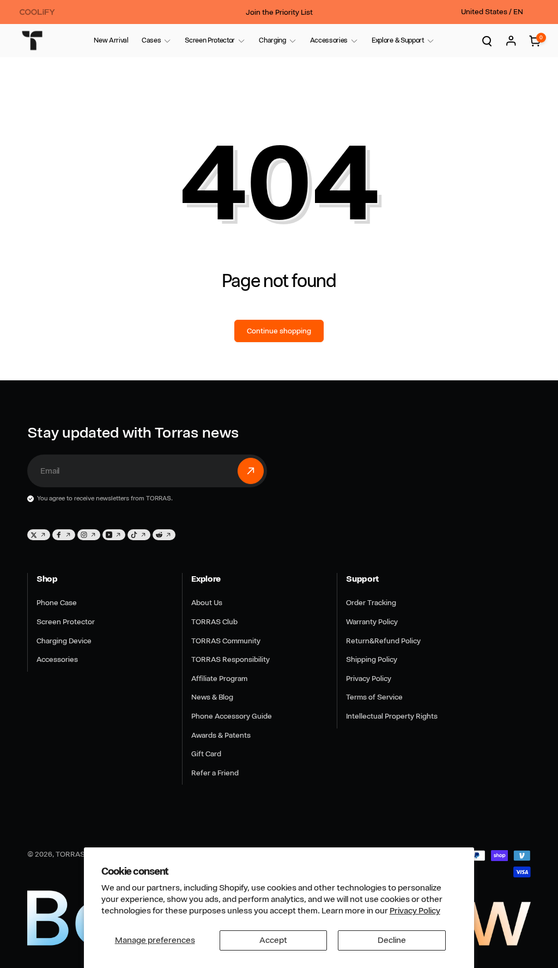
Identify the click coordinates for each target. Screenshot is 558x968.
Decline (392, 940)
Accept (273, 940)
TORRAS (70, 854)
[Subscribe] (251, 471)
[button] (151, 40)
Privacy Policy (415, 911)
